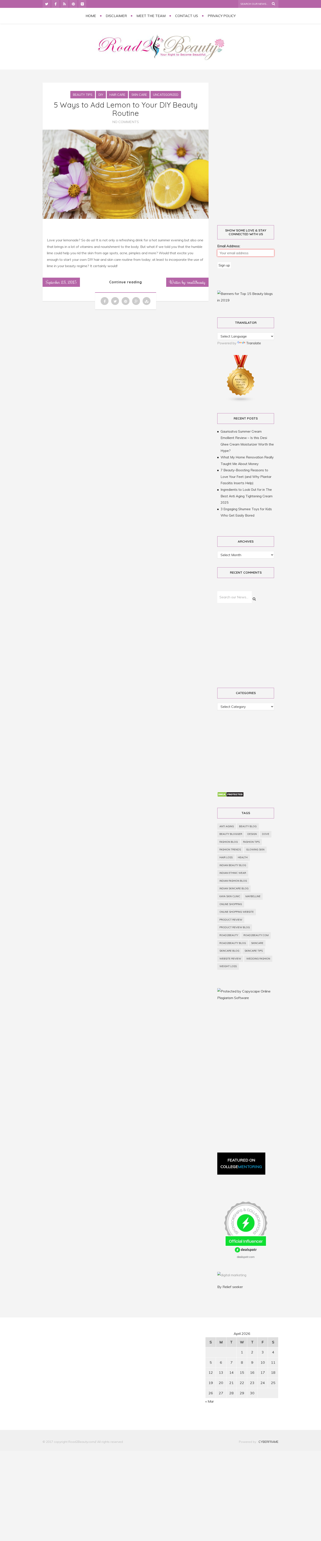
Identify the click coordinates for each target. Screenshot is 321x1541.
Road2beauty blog (232, 943)
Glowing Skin (255, 849)
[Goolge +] (82, 4)
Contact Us (186, 16)
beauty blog (248, 826)
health (243, 857)
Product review (230, 919)
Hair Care (117, 95)
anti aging (226, 826)
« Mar (209, 1401)
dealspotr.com (246, 1257)
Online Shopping (230, 904)
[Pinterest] (73, 4)
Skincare (257, 943)
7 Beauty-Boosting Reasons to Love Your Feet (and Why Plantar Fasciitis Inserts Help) (246, 476)
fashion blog (228, 841)
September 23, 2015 (61, 282)
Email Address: (228, 246)
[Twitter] (46, 4)
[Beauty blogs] (240, 401)
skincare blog (229, 950)
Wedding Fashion (258, 958)
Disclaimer (116, 16)
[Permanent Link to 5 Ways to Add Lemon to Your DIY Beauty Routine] (126, 217)
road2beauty (228, 935)
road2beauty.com (256, 935)
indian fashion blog (233, 880)
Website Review (230, 958)
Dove (265, 834)
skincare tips (254, 950)
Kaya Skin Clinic (229, 896)
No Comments (125, 122)
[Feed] (64, 4)
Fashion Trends (230, 849)
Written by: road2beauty (187, 282)
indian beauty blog (232, 865)
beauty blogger (230, 834)
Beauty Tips (82, 95)
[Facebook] (55, 4)
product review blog (234, 927)
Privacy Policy (222, 16)
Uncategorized (165, 95)
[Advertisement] (250, 148)
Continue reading (125, 282)
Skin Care (139, 95)
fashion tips (251, 841)
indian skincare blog (234, 888)
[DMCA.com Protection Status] (230, 796)
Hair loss (226, 857)
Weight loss (228, 966)
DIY (100, 95)
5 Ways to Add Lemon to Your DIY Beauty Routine (126, 109)
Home (91, 16)
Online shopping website (236, 911)
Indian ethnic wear (232, 872)
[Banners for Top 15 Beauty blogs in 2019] (245, 300)
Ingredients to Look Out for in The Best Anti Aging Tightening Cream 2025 (247, 496)
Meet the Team (151, 16)
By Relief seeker (230, 1287)
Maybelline (253, 896)
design (252, 834)
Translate (253, 343)
